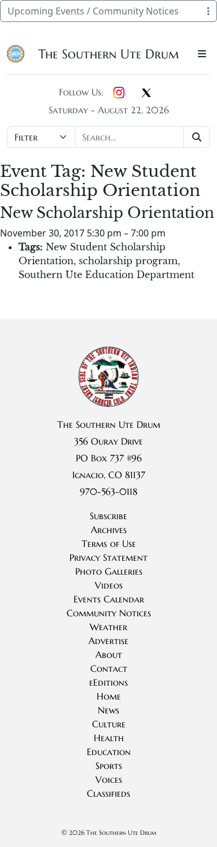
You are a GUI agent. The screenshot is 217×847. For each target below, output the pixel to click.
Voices (108, 779)
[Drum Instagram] (119, 93)
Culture (109, 724)
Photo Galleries (108, 571)
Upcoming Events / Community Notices (93, 11)
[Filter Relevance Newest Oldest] (108, 137)
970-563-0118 (109, 491)
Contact (108, 668)
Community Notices (109, 613)
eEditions (108, 682)
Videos (109, 585)
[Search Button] (197, 137)
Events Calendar (108, 599)
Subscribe (108, 515)
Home (109, 696)
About (108, 654)
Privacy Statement (108, 557)
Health (109, 738)
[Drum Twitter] (146, 93)
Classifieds (108, 793)
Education (109, 751)
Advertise (108, 640)
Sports (108, 765)
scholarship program (128, 261)
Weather (108, 627)
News (108, 710)
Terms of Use (109, 543)
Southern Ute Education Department (106, 274)
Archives (109, 529)
